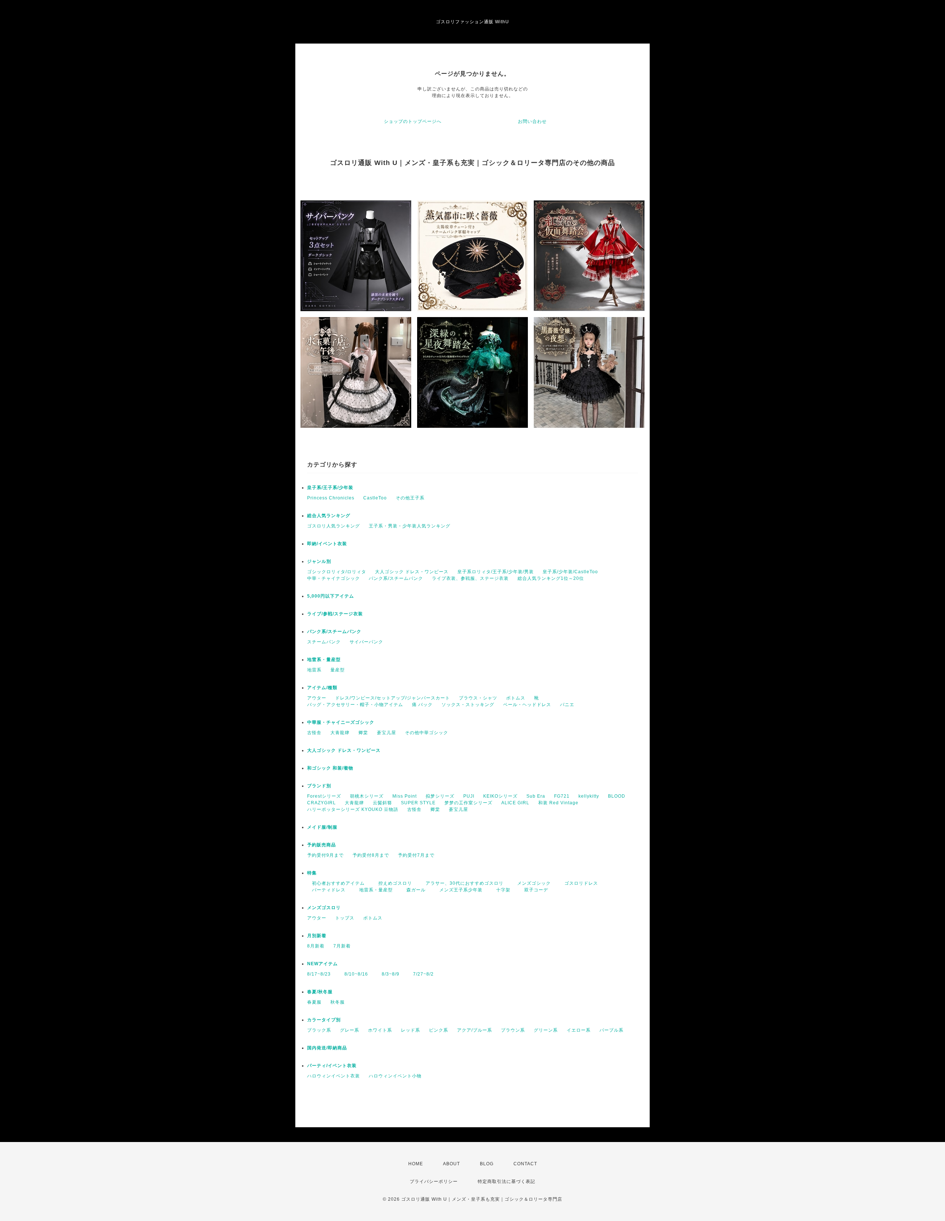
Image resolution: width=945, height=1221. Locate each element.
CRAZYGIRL (321, 802)
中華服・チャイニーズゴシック (340, 722)
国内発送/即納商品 (327, 1047)
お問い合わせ (532, 121)
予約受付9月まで (325, 855)
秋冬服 (337, 1002)
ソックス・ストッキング (467, 704)
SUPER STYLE (418, 802)
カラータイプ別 (324, 1019)
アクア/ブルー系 (474, 1030)
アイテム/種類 (322, 687)
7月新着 (342, 946)
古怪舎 (314, 732)
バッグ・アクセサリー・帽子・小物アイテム (355, 704)
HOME (415, 1163)
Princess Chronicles (330, 498)
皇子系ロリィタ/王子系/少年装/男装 (495, 571)
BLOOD (616, 796)
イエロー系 (579, 1030)
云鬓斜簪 (382, 802)
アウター (316, 698)
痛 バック (422, 704)
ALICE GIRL (515, 802)
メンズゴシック (531, 883)
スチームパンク (324, 641)
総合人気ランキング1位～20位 (551, 578)
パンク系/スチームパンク (396, 578)
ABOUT (451, 1163)
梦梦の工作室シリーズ (468, 802)
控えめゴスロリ (393, 883)
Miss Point (404, 796)
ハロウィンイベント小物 (395, 1076)
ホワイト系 (380, 1030)
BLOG (487, 1163)
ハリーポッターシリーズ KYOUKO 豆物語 (352, 809)
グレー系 (349, 1030)
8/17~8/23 (319, 974)
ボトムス (515, 698)
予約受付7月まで (416, 855)
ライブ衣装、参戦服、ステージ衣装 (470, 578)
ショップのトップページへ (412, 121)
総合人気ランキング (328, 515)
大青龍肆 (340, 732)
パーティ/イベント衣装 (332, 1065)
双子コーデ (533, 889)
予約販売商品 (321, 844)
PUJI (468, 796)
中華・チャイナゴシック (333, 578)
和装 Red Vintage (558, 802)
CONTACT (525, 1163)
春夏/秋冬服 (320, 991)
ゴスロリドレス (581, 883)
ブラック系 (319, 1030)
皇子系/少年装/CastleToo (570, 571)
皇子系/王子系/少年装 (330, 487)
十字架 (501, 889)
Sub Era (535, 796)
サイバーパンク (366, 641)
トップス (344, 918)
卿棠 (363, 732)
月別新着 (316, 935)
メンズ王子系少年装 (458, 889)
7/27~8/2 (421, 974)
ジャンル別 (319, 561)
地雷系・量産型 (324, 659)
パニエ (567, 704)
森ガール (414, 889)
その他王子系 (410, 498)
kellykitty (588, 796)
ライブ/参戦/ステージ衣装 (335, 613)
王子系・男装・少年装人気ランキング (409, 526)
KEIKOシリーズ (500, 796)
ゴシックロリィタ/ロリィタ (336, 571)
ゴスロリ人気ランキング (333, 526)
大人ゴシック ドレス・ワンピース (412, 571)
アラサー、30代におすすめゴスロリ (462, 883)
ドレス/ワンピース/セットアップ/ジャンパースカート (392, 698)
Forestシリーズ (324, 796)
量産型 (337, 670)
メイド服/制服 (322, 827)
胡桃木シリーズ (367, 796)
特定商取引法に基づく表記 (506, 1181)
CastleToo (375, 498)
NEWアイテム (322, 963)
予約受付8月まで (371, 855)
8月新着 (315, 946)
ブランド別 (319, 785)
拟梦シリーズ (440, 796)
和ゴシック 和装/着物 (330, 768)
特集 (312, 873)
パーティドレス (326, 889)
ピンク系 (438, 1030)
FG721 (562, 796)
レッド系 (410, 1030)
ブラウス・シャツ (478, 698)
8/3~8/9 (388, 974)
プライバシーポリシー (434, 1181)
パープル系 (611, 1030)
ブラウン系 (513, 1030)
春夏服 (314, 1002)
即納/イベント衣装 (327, 543)
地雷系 (314, 670)
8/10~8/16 (354, 974)
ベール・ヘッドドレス (527, 704)
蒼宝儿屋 (386, 732)
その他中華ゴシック (426, 732)
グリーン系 (546, 1030)
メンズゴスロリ (324, 907)
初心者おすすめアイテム (336, 883)
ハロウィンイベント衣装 (333, 1076)
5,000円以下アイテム (330, 596)
